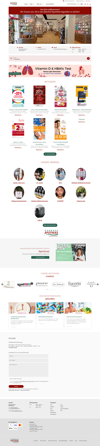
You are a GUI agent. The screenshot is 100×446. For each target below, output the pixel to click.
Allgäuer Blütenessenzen (39, 201)
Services (51, 410)
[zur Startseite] (16, 3)
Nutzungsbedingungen (25, 390)
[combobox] (74, 4)
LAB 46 (39, 220)
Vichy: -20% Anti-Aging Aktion (39, 109)
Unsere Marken (53, 414)
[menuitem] (26, 4)
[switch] (28, 378)
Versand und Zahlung (64, 408)
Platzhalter (82, 119)
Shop (51, 404)
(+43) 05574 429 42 (13, 347)
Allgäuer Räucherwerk (18, 201)
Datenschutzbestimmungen (14, 390)
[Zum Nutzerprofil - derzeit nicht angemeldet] (90, 4)
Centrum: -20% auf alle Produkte (18, 109)
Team (51, 408)
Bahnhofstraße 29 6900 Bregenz (12, 405)
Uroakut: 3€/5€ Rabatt (60, 109)
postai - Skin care (19, 183)
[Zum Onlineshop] (88, 58)
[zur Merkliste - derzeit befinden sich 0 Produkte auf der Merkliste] (87, 4)
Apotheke (52, 406)
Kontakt (61, 406)
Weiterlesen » (18, 115)
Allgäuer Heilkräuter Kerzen (81, 183)
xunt (60, 183)
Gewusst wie (81, 201)
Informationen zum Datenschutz (27, 381)
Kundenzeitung (53, 412)
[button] (82, 4)
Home (61, 404)
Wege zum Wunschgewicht (74, 316)
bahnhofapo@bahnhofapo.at (16, 410)
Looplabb (60, 201)
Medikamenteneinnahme (46, 316)
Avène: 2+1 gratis (18, 142)
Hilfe (61, 410)
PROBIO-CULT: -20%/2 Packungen (81, 109)
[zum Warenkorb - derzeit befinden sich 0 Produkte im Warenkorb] (85, 4)
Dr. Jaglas (40, 183)
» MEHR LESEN (13, 326)
